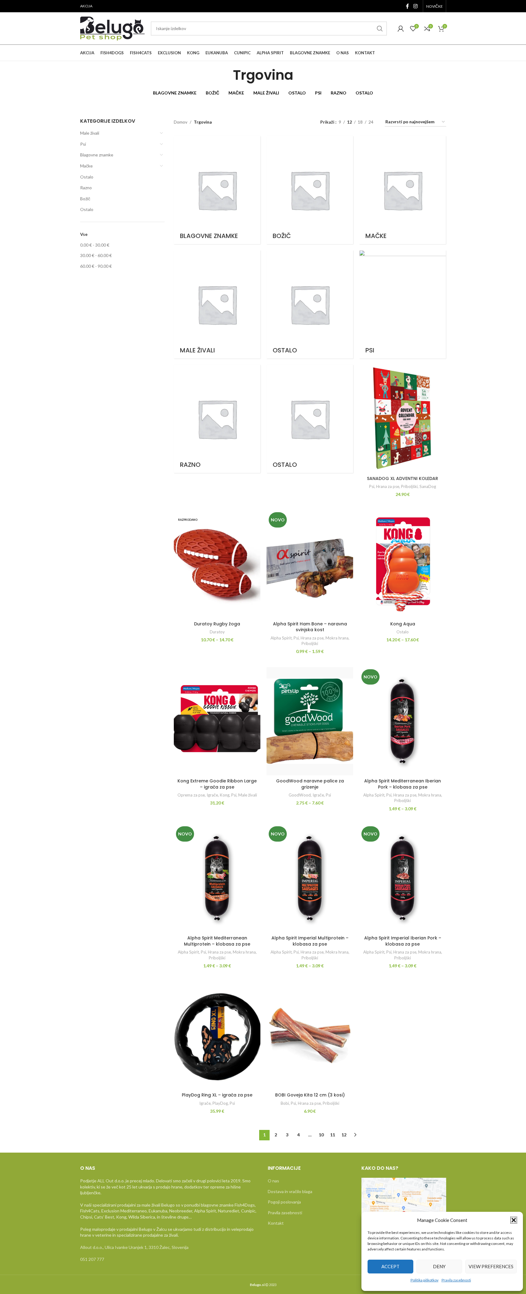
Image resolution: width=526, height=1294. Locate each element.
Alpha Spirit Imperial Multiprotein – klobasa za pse (310, 941)
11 (332, 1134)
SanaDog (427, 486)
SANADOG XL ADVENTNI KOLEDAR (402, 478)
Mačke (86, 165)
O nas (273, 1180)
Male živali (89, 133)
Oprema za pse (191, 795)
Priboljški (409, 486)
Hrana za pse (387, 486)
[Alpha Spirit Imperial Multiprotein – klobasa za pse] (310, 878)
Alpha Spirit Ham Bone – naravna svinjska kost (310, 627)
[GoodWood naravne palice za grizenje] (310, 721)
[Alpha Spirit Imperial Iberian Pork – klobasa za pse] (402, 878)
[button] (514, 1220)
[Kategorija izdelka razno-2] (217, 419)
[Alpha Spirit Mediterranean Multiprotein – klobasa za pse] (217, 878)
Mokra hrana (337, 637)
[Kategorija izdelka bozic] (310, 190)
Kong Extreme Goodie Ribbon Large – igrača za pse (217, 784)
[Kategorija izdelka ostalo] (310, 419)
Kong (224, 795)
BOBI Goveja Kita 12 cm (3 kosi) (310, 1095)
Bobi (285, 1103)
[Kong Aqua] (402, 564)
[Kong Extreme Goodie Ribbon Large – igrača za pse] (217, 721)
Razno (86, 187)
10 (321, 1134)
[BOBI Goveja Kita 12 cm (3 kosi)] (310, 1035)
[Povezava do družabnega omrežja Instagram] (415, 6)
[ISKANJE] (380, 28)
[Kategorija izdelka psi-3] (402, 304)
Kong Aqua (402, 624)
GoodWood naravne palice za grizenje (310, 784)
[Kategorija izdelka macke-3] (402, 190)
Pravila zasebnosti (456, 1280)
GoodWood (300, 795)
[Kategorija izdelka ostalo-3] (310, 304)
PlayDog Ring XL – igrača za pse (217, 1095)
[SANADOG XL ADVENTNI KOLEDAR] (402, 419)
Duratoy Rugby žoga (217, 624)
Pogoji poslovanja (284, 1201)
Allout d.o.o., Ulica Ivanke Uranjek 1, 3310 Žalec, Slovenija (134, 1247)
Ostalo (86, 176)
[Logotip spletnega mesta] (112, 27)
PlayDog (220, 1103)
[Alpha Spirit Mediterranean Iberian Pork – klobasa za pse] (402, 721)
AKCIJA (86, 6)
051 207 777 (92, 1259)
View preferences (491, 1266)
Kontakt (276, 1223)
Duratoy (217, 631)
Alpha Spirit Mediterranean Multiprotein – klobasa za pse (217, 941)
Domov (180, 122)
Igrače (212, 795)
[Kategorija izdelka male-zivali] (217, 304)
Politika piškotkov (424, 1280)
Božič (85, 198)
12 (343, 1134)
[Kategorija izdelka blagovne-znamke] (217, 190)
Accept (390, 1266)
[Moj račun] (401, 28)
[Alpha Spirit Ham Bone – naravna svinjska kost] (310, 564)
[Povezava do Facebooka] (407, 6)
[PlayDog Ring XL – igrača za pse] (217, 1035)
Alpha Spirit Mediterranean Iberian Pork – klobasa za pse (402, 784)
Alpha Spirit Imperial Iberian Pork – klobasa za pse (402, 941)
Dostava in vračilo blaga (290, 1191)
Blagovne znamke (96, 154)
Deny (439, 1266)
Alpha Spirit (281, 637)
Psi (83, 144)
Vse (84, 234)
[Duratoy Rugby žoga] (217, 564)
